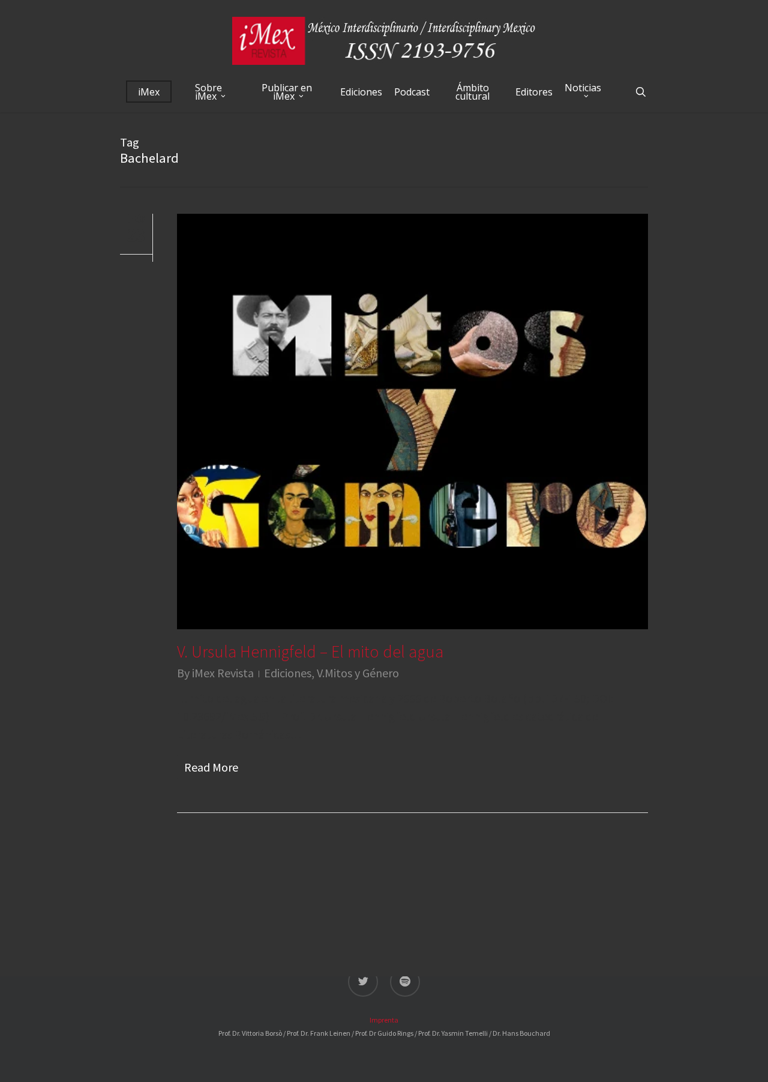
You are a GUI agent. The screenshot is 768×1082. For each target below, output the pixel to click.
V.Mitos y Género (358, 672)
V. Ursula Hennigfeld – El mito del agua (310, 651)
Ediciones (287, 672)
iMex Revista (223, 672)
